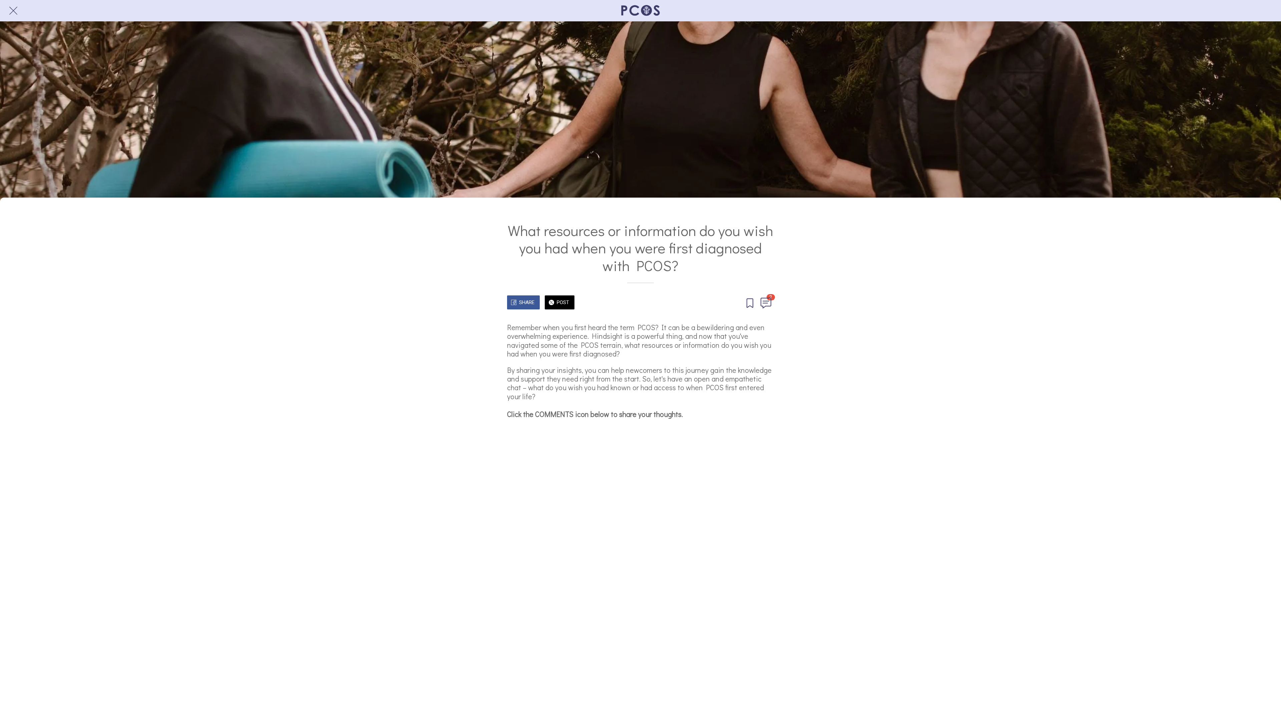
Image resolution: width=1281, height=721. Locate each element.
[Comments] (766, 303)
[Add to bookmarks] (750, 303)
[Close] (13, 11)
